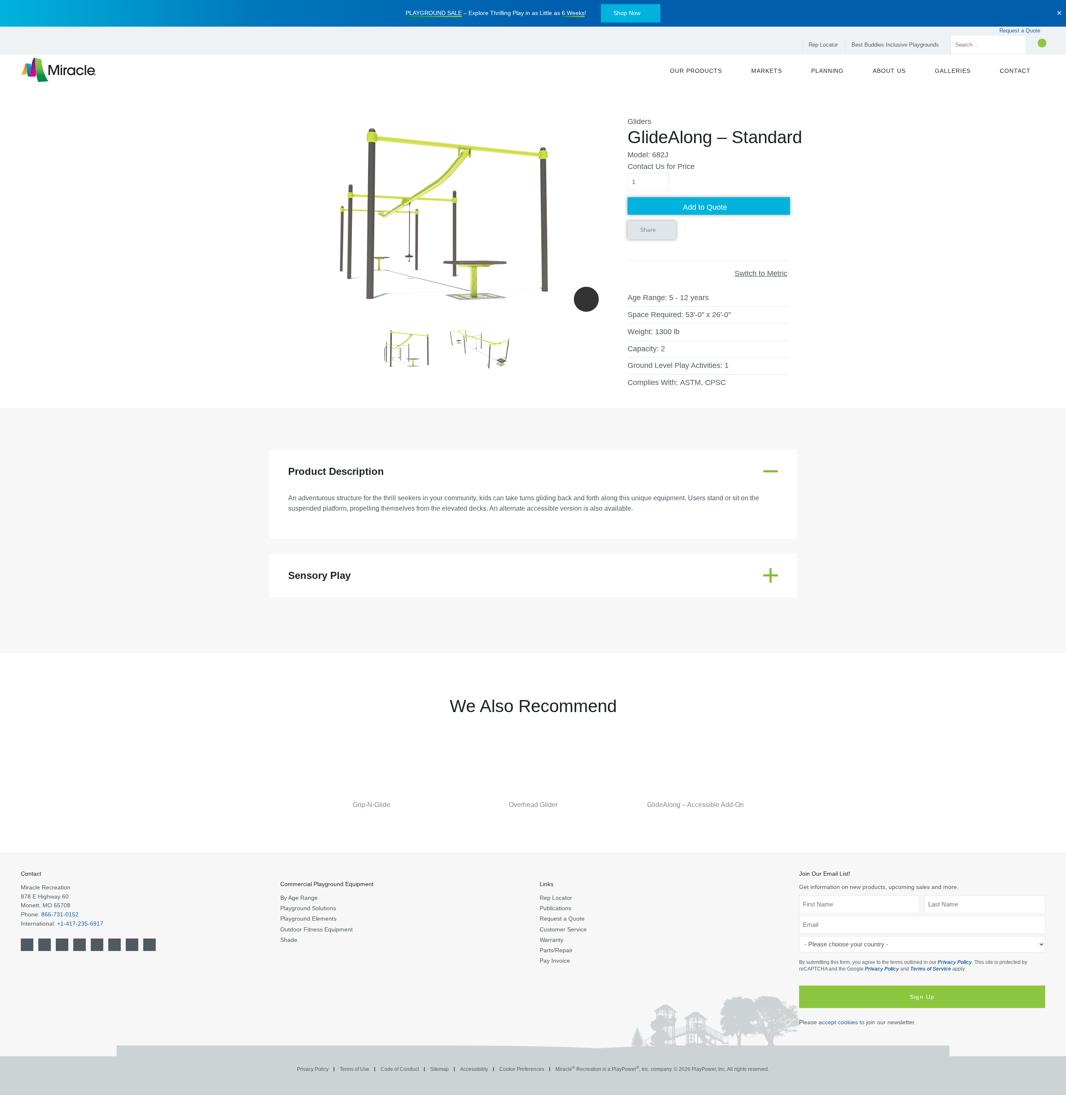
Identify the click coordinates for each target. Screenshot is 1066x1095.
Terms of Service (930, 969)
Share (648, 229)
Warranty (551, 939)
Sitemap (439, 1069)
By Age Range (299, 897)
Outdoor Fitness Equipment (316, 929)
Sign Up (922, 996)
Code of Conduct (400, 1069)
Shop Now (626, 13)
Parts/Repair (556, 950)
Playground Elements (308, 918)
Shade (288, 939)
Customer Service (563, 929)
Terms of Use (354, 1069)
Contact (31, 873)
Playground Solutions (308, 908)
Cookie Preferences (521, 1069)
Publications (555, 908)
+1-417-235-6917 (80, 923)
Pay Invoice (555, 960)
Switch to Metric (761, 273)
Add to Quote (705, 207)
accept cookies (838, 1022)
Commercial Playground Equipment (327, 884)
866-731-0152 (60, 914)
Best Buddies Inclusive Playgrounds (895, 45)
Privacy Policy (955, 962)
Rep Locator (823, 45)
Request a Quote (1020, 30)
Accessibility (474, 1069)
